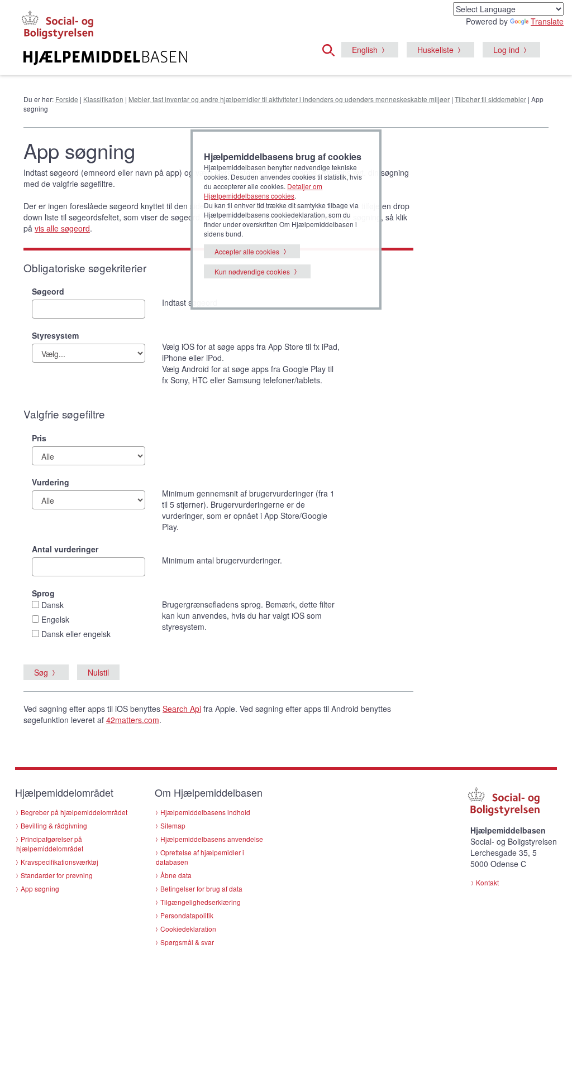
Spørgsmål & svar (187, 942)
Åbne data (176, 875)
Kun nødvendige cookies (252, 271)
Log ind (506, 49)
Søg (41, 672)
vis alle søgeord (62, 228)
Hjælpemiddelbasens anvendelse (211, 839)
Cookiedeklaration (188, 928)
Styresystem (55, 335)
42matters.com (132, 719)
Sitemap (172, 825)
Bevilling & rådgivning (54, 825)
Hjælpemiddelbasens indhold (205, 812)
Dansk (52, 604)
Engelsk (55, 619)
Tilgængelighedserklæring (200, 902)
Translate (547, 21)
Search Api (182, 708)
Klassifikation (103, 99)
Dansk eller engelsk (76, 633)
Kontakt (487, 882)
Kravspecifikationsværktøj (59, 861)
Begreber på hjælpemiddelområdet (74, 812)
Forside (66, 99)
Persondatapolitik (186, 915)
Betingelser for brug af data (201, 888)
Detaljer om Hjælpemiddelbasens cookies (263, 190)
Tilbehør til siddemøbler (490, 99)
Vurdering (50, 482)
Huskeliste (435, 49)
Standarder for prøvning (57, 875)
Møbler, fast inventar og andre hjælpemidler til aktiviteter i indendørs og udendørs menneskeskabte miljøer (289, 99)
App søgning (40, 888)
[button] (331, 48)
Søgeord (48, 291)
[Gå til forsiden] (105, 58)
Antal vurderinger (65, 549)
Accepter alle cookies (246, 251)
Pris (39, 438)
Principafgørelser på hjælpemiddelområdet (49, 843)
